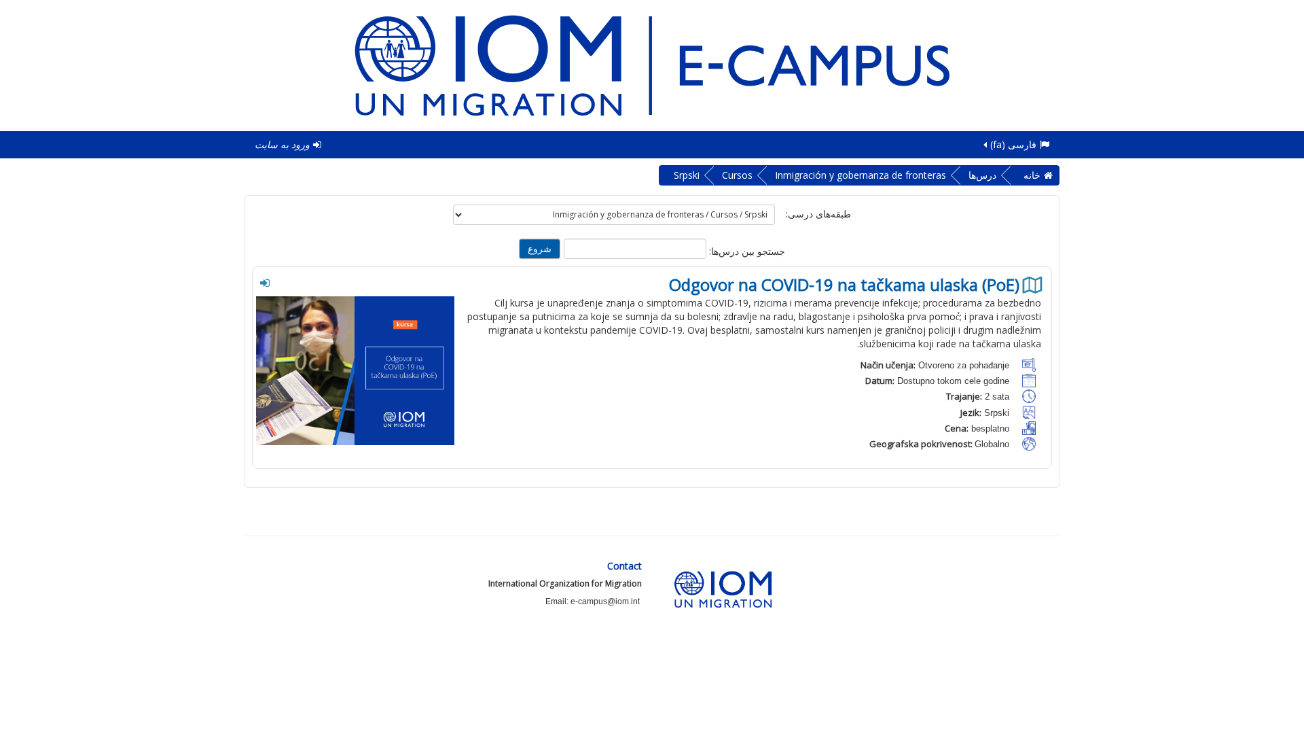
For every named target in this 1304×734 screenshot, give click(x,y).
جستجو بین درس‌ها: (745, 251)
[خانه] (652, 64)
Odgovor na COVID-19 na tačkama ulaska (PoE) (844, 285)
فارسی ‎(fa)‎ (1013, 144)
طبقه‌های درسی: (818, 213)
